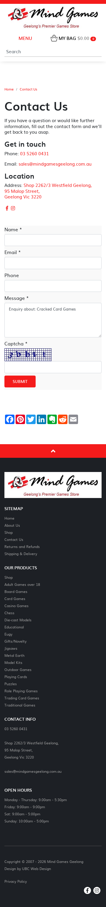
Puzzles (10, 683)
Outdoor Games (18, 669)
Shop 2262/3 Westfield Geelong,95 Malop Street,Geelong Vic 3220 (31, 750)
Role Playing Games (21, 690)
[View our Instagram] (13, 208)
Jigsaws (10, 648)
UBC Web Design (36, 868)
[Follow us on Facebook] (7, 208)
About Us (12, 525)
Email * (12, 252)
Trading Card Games (21, 698)
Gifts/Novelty (15, 641)
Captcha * (16, 343)
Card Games (14, 598)
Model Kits (13, 662)
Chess (9, 612)
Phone (11, 275)
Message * (16, 297)
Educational (14, 627)
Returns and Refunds (22, 546)
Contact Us (28, 89)
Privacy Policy (15, 881)
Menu (24, 38)
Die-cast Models (18, 620)
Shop (8, 532)
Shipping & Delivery (20, 553)
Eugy (8, 634)
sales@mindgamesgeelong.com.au (55, 163)
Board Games (15, 591)
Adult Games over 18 (22, 584)
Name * (13, 229)
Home (9, 89)
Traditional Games (19, 705)
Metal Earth (14, 655)
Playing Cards (15, 676)
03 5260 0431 (34, 153)
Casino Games (16, 605)
